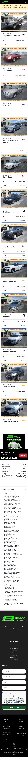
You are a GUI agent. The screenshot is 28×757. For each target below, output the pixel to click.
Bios (6, 724)
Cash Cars (6, 739)
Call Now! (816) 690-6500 (14, 629)
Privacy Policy (15, 702)
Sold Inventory (6, 726)
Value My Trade (14, 657)
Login (14, 754)
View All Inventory (14, 648)
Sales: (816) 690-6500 (14, 2)
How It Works (21, 728)
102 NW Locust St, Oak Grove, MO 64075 (14, 627)
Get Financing (14, 650)
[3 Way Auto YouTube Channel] (17, 634)
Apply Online (21, 719)
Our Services (21, 721)
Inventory (6, 719)
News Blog (21, 735)
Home (14, 646)
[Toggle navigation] (25, 2)
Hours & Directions (14, 659)
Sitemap (6, 721)
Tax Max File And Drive (6, 734)
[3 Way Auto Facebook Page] (11, 634)
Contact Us (14, 655)
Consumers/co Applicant (6, 729)
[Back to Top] (24, 753)
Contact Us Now (14, 707)
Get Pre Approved (6, 732)
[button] (14, 548)
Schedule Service (21, 724)
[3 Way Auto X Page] (14, 634)
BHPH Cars (6, 737)
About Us (14, 653)
